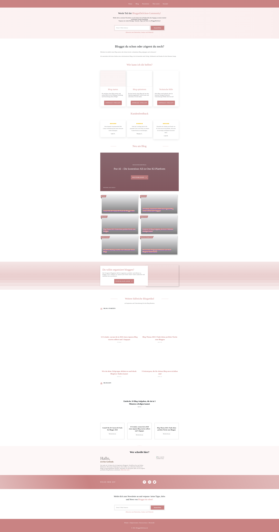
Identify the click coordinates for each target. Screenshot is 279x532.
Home (126, 522)
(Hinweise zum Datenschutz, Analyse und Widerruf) (139, 32)
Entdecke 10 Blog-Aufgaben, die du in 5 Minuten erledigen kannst (139, 403)
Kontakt (152, 522)
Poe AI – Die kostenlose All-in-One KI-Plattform (139, 168)
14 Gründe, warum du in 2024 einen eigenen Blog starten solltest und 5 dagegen (139, 429)
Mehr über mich (125, 470)
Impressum (134, 522)
